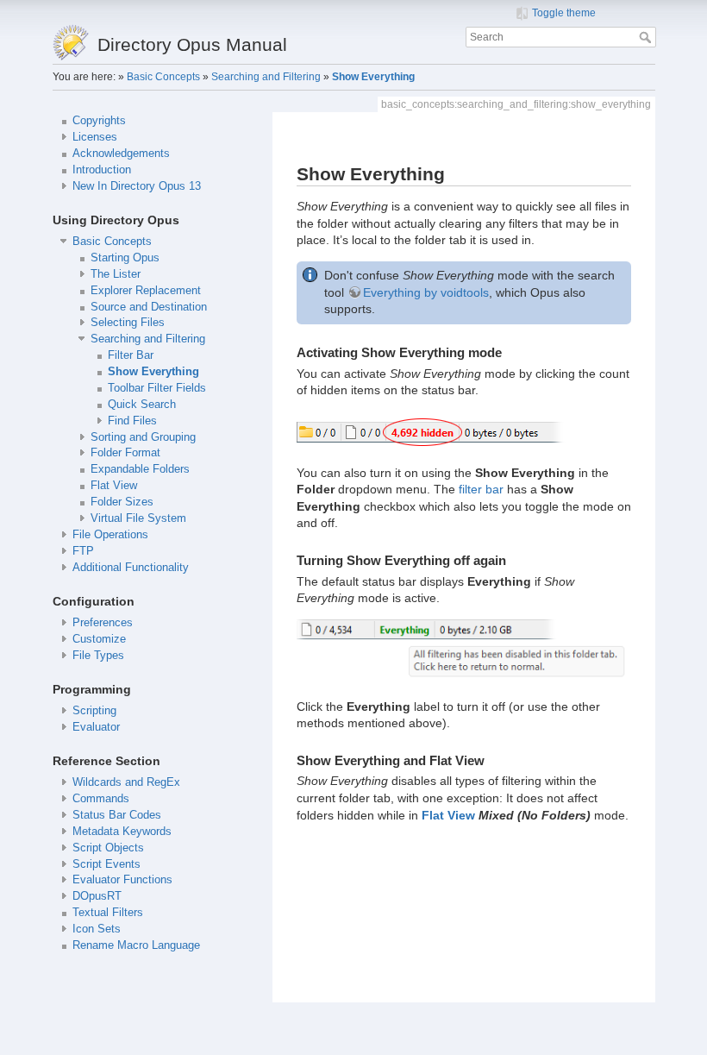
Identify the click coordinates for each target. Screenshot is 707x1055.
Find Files (132, 421)
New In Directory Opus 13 (136, 186)
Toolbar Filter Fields (157, 388)
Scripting (94, 711)
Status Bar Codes (116, 815)
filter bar (481, 489)
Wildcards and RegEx (126, 782)
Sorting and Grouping (143, 437)
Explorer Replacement (146, 291)
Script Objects (108, 848)
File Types (98, 656)
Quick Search (142, 405)
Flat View (114, 486)
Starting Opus (125, 258)
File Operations (110, 535)
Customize (99, 639)
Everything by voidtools (426, 292)
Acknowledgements (121, 154)
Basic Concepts (163, 77)
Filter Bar (130, 355)
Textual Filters (107, 913)
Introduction (101, 170)
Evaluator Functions (122, 880)
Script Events (106, 864)
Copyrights (99, 121)
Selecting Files (128, 323)
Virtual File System (138, 518)
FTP (83, 551)
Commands (100, 799)
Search (647, 37)
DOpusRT (97, 896)
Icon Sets (96, 929)
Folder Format (125, 453)
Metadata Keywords (122, 832)
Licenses (94, 137)
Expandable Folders (140, 469)
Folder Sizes (122, 502)
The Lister (116, 274)
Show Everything (373, 77)
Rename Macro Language (136, 945)
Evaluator (96, 727)
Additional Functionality (130, 568)
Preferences (102, 623)
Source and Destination (149, 307)
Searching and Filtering (266, 77)
